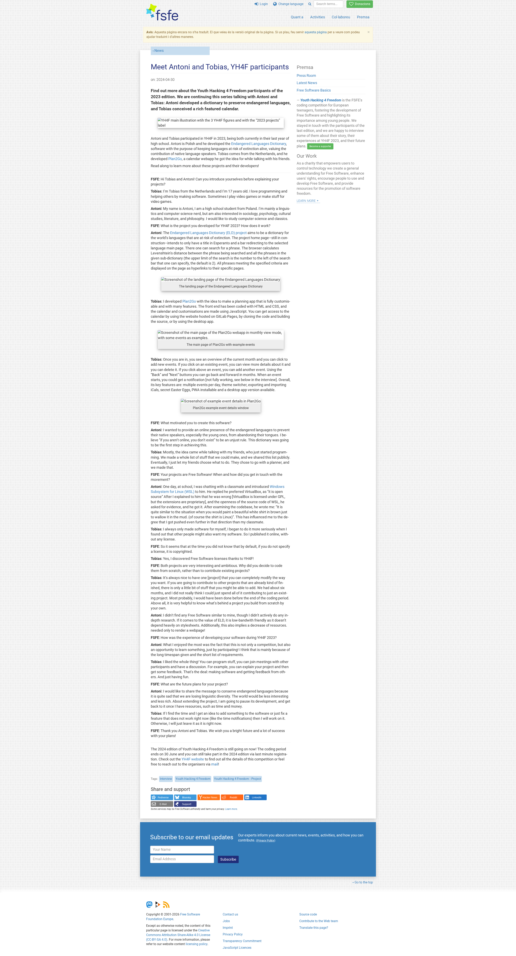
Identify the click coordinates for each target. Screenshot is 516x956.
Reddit (233, 797)
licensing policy (196, 944)
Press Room (306, 76)
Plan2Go (175, 159)
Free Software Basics (314, 90)
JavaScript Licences (237, 948)
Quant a (297, 17)
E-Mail (163, 804)
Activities (317, 17)
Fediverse (163, 797)
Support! (186, 804)
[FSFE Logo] (162, 12)
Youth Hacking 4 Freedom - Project (237, 779)
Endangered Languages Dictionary (258, 144)
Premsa (363, 17)
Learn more (231, 809)
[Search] (310, 4)
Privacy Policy (233, 934)
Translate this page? (313, 928)
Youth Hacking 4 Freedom (193, 779)
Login (263, 4)
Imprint (228, 928)
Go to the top (364, 882)
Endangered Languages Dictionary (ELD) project (208, 233)
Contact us (230, 914)
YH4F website (193, 759)
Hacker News (210, 797)
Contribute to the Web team (318, 921)
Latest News (307, 83)
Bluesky (186, 797)
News (159, 51)
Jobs (226, 921)
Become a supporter (320, 146)
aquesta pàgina (316, 32)
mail (214, 764)
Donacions (361, 4)
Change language (290, 4)
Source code (308, 914)
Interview (166, 779)
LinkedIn (256, 797)
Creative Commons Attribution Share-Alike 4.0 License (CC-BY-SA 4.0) (178, 934)
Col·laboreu (341, 17)
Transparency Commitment (242, 941)
